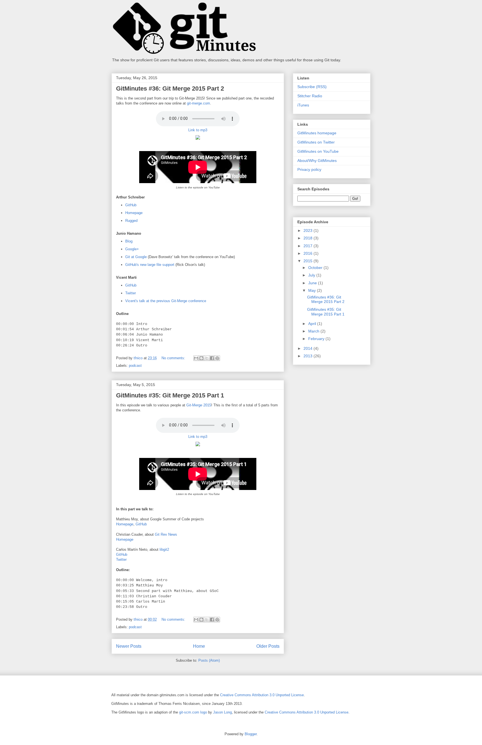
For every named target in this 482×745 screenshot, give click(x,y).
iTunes (303, 105)
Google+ (132, 249)
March (314, 331)
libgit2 (164, 549)
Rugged (131, 221)
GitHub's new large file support (149, 265)
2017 (308, 246)
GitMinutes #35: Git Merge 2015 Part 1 (170, 395)
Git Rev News (166, 534)
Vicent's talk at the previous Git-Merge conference (165, 301)
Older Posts (267, 646)
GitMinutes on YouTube (318, 151)
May (312, 290)
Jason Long (222, 712)
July (312, 275)
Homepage (134, 213)
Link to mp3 (197, 130)
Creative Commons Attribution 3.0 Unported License (262, 695)
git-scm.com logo (193, 712)
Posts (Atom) (209, 660)
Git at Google (136, 257)
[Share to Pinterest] (217, 358)
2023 (308, 230)
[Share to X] (206, 358)
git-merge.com (198, 103)
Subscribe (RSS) (312, 86)
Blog (128, 241)
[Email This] (196, 358)
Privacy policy (309, 169)
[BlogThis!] (201, 358)
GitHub (130, 205)
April (312, 323)
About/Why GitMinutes (317, 160)
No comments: (174, 358)
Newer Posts (128, 646)
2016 (308, 253)
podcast (135, 365)
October (316, 267)
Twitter (130, 293)
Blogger (251, 734)
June (313, 283)
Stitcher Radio (309, 96)
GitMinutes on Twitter (316, 142)
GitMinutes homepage (316, 133)
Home (199, 646)
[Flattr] (198, 141)
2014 (308, 348)
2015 (308, 261)
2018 (308, 238)
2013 (308, 356)
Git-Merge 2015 (198, 405)
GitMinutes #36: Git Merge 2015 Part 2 (170, 88)
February (317, 338)
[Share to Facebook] (212, 358)
